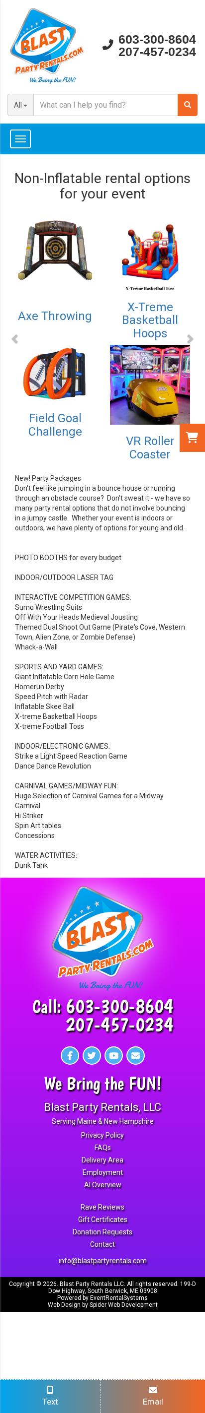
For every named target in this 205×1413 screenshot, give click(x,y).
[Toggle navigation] (102, 139)
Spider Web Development (124, 1304)
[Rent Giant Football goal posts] (55, 373)
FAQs (103, 1148)
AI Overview (102, 1185)
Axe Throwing (55, 316)
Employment (103, 1172)
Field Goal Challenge (55, 424)
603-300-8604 (157, 39)
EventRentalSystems (119, 1297)
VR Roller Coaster (150, 447)
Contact (102, 1244)
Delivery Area (102, 1160)
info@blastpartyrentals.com (103, 1261)
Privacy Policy (102, 1135)
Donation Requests (102, 1232)
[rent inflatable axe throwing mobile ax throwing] (55, 255)
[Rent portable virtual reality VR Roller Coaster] (150, 385)
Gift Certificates (102, 1219)
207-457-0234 (157, 52)
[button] (15, 338)
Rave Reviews (102, 1207)
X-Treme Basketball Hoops (150, 320)
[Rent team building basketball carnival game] (150, 251)
